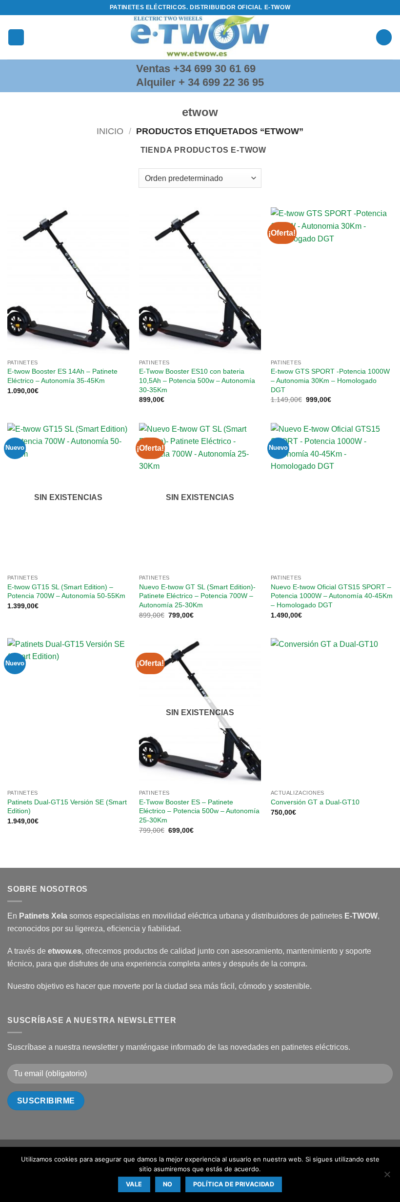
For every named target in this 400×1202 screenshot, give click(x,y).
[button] (16, 37)
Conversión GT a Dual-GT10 (315, 802)
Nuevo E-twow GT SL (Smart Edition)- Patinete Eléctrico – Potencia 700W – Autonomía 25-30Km (197, 596)
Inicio (110, 131)
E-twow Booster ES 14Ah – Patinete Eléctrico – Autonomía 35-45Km (62, 375)
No (168, 1184)
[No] (387, 1177)
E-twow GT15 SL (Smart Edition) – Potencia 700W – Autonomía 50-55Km (66, 591)
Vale (134, 1184)
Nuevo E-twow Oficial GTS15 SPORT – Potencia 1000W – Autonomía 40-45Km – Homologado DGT (332, 596)
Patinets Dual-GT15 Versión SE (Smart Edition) (67, 806)
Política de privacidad (233, 1184)
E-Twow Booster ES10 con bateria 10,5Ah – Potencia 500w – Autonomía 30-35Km (197, 380)
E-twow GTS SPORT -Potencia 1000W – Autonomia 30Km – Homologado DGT (330, 380)
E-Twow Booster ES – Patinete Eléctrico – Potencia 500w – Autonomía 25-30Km (199, 811)
